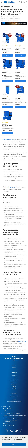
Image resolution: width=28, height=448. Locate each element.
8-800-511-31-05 (22, 341)
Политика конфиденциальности (14, 401)
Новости (14, 386)
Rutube (20, 430)
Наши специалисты (14, 379)
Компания (14, 372)
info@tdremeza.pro (8, 411)
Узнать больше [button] (11, 441)
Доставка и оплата (14, 395)
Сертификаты (14, 382)
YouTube (16, 430)
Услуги (14, 367)
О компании (14, 377)
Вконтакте (7, 430)
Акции (14, 365)
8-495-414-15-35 (7, 408)
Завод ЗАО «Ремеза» (14, 380)
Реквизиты (14, 375)
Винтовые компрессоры (9, 139)
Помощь (14, 393)
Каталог (14, 356)
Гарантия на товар (14, 397)
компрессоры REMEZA (9, 187)
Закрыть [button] (14, 444)
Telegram (11, 430)
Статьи (14, 388)
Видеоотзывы (14, 384)
